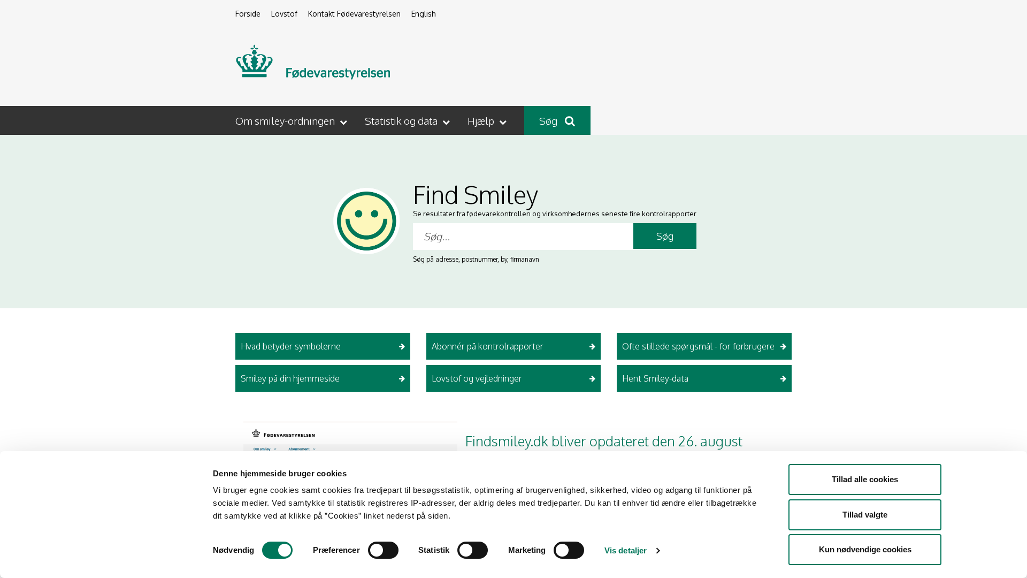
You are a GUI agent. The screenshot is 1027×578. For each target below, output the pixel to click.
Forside (247, 13)
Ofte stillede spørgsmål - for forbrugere (698, 346)
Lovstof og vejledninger (477, 378)
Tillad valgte (864, 514)
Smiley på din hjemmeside (290, 378)
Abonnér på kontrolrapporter (487, 346)
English (423, 13)
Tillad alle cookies (865, 479)
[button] (292, 120)
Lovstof (284, 13)
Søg (549, 120)
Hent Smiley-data (655, 378)
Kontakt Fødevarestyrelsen (354, 13)
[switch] (383, 550)
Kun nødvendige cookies (865, 549)
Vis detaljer (625, 550)
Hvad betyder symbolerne (291, 346)
